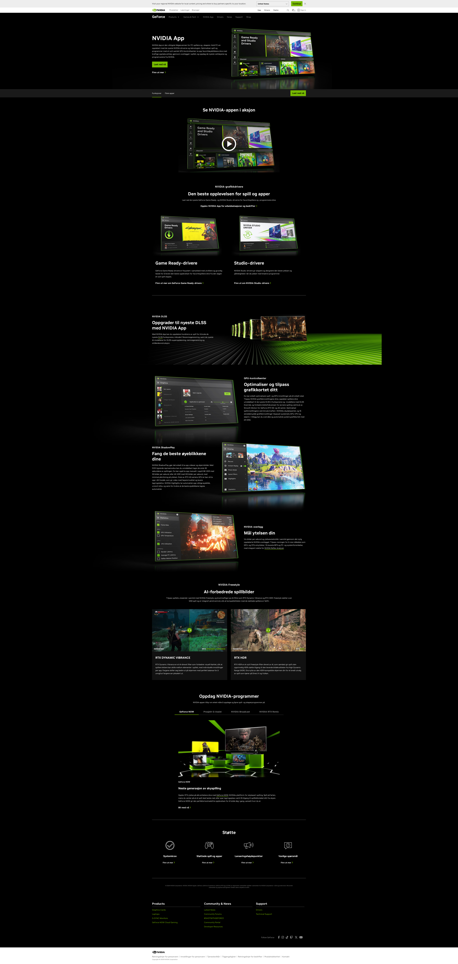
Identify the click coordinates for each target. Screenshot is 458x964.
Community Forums (213, 914)
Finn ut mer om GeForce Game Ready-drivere (178, 283)
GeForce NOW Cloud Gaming (165, 922)
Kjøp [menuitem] (259, 10)
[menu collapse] (202, 10)
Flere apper (169, 93)
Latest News (209, 910)
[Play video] (229, 143)
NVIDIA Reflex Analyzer (274, 548)
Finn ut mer (168, 862)
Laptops (155, 914)
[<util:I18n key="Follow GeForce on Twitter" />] (296, 937)
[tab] (187, 712)
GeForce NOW (222, 795)
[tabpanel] (229, 766)
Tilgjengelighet (229, 956)
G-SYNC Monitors (160, 918)
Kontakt (285, 956)
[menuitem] (173, 10)
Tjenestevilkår (213, 956)
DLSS (160, 337)
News (229, 17)
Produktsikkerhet (272, 956)
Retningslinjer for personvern (165, 956)
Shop (248, 17)
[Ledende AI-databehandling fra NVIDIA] (158, 10)
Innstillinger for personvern (193, 956)
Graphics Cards (159, 910)
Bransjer (195, 10)
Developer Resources (213, 926)
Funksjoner (156, 93)
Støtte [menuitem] (275, 10)
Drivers (220, 17)
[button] (293, 11)
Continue (297, 4)
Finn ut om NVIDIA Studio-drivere (252, 283)
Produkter (173, 10)
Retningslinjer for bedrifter (250, 956)
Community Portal (212, 922)
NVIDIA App (208, 17)
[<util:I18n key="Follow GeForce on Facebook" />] (279, 937)
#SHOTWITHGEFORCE (214, 918)
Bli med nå (184, 807)
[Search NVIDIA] (288, 9)
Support (239, 17)
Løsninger (185, 10)
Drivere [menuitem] (267, 10)
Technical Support (264, 914)
